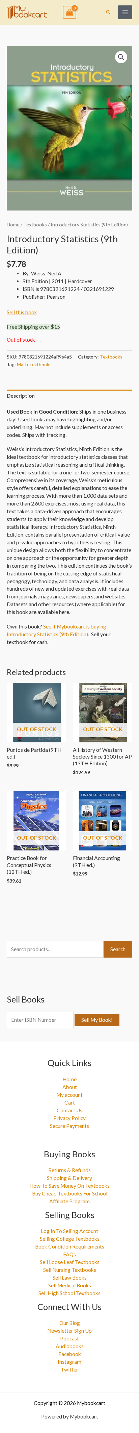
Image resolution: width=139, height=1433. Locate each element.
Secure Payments (69, 1126)
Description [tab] (21, 396)
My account (69, 1095)
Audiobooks (70, 1346)
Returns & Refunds (69, 1170)
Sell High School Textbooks (69, 1293)
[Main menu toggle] (125, 12)
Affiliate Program (69, 1201)
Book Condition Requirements (69, 1246)
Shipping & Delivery (69, 1178)
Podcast (69, 1338)
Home (13, 224)
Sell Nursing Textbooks (69, 1270)
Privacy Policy (69, 1118)
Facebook (69, 1354)
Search (118, 949)
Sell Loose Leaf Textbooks (70, 1262)
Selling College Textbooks (70, 1239)
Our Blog (69, 1323)
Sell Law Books (70, 1278)
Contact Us (69, 1110)
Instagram (69, 1362)
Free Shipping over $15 (33, 327)
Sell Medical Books (69, 1285)
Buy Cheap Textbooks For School (69, 1193)
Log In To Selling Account (69, 1231)
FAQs (69, 1254)
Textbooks (35, 224)
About (69, 1087)
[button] (108, 12)
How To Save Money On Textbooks (69, 1186)
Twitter (69, 1369)
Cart (69, 1103)
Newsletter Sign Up (69, 1331)
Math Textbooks (34, 364)
